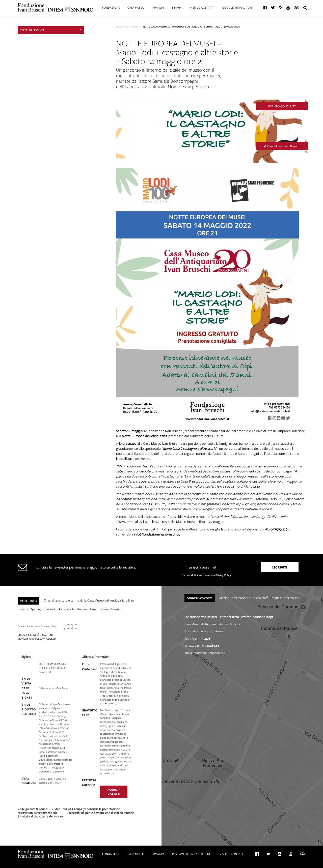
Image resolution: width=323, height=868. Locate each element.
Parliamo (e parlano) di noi (192, 854)
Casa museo (135, 7)
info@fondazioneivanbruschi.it (157, 534)
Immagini (158, 7)
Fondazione (111, 7)
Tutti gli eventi (32, 30)
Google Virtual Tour (237, 7)
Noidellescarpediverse (132, 458)
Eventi (136, 26)
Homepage (122, 26)
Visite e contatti (202, 7)
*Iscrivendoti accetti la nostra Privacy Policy (206, 575)
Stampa (177, 7)
